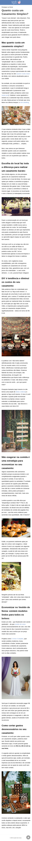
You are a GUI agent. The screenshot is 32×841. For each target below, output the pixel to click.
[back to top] (28, 837)
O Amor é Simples (17, 638)
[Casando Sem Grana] (16, 2)
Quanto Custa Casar (23, 74)
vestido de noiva (20, 624)
